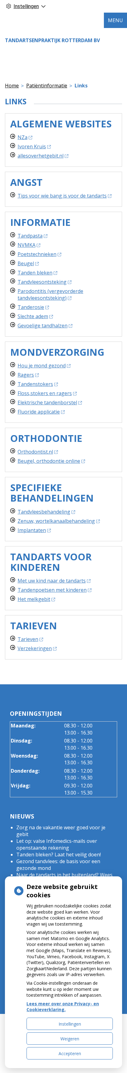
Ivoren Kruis (32, 146)
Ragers (26, 374)
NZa (22, 137)
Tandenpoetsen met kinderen (52, 590)
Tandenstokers (35, 384)
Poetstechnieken (37, 254)
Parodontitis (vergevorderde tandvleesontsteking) (50, 294)
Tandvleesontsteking (42, 281)
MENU (115, 20)
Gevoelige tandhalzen (43, 325)
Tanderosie (31, 307)
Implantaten (32, 530)
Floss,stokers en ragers (45, 393)
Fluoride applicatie (39, 411)
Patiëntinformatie (46, 85)
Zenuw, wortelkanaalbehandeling (56, 521)
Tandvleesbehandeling (44, 511)
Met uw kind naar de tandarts (52, 580)
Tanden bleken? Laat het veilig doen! (58, 854)
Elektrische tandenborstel (47, 402)
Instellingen (70, 1024)
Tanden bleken (35, 272)
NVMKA (26, 245)
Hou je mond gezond (42, 365)
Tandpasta (30, 235)
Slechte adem (33, 316)
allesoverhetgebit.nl (40, 155)
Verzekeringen (35, 648)
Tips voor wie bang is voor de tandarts (62, 195)
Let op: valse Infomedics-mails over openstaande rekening (56, 844)
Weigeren (69, 1039)
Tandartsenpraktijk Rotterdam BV (52, 40)
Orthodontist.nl (35, 451)
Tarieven (28, 639)
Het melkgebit (34, 599)
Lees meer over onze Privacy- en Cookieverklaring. (63, 1007)
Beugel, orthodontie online (49, 461)
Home (12, 85)
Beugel (26, 263)
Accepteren (70, 1053)
